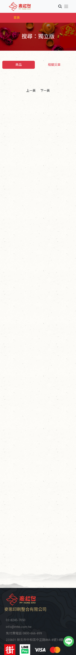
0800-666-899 (32, 633)
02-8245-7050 (15, 620)
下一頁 (45, 90)
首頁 (17, 17)
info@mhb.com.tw (18, 627)
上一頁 (31, 90)
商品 (18, 64)
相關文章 (54, 64)
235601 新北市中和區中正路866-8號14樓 (34, 640)
